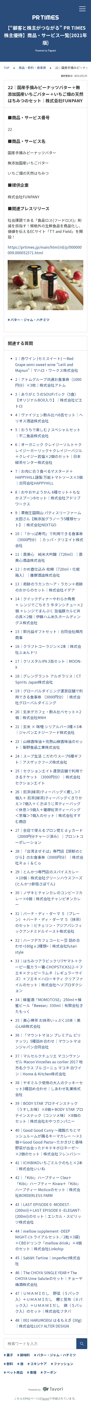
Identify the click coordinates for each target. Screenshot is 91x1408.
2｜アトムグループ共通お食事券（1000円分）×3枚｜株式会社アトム (48, 382)
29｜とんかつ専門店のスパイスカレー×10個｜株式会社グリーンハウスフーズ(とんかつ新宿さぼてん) (48, 877)
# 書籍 (31, 1372)
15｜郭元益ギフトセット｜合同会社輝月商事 (49, 634)
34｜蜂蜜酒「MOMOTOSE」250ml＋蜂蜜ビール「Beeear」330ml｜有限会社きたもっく (49, 1005)
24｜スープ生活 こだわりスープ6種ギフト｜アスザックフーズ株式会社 (48, 759)
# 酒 (20, 1363)
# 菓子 (8, 1355)
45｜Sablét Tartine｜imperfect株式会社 (47, 1261)
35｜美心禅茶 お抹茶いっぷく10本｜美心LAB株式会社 (47, 1023)
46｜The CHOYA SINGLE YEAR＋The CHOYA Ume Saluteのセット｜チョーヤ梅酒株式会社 (49, 1278)
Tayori (45, 1398)
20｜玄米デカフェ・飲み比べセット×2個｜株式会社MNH (48, 714)
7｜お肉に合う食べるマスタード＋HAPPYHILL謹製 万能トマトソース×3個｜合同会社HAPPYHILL (49, 477)
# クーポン (48, 1372)
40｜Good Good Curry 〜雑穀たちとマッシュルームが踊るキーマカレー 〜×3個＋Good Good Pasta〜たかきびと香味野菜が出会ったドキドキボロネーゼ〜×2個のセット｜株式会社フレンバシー (49, 1142)
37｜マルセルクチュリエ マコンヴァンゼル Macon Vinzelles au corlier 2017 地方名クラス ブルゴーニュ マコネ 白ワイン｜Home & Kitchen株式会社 (49, 1065)
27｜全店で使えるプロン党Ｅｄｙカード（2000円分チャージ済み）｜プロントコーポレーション (49, 836)
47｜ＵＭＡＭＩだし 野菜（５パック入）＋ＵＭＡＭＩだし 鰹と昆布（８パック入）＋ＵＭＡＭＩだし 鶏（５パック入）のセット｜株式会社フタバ (48, 1302)
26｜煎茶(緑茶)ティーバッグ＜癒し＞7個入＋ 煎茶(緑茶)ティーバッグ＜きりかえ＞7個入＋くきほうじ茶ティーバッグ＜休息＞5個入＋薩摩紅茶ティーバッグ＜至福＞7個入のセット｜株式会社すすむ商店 (48, 806)
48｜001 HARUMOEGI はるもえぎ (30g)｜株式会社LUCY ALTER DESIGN (48, 1323)
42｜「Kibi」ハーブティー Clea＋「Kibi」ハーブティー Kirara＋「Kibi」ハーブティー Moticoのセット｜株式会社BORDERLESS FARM (48, 1186)
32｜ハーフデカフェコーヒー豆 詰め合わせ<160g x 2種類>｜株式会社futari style (47, 946)
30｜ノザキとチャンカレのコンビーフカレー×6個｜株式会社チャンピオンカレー (49, 898)
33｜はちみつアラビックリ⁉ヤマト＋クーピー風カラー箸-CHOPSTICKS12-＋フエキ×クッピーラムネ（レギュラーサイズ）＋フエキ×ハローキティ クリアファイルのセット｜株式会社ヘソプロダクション (49, 975)
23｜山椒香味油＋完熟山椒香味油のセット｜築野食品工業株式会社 (49, 744)
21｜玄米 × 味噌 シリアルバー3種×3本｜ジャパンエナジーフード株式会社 (48, 729)
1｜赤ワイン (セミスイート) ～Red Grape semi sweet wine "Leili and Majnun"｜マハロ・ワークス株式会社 (46, 364)
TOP (7, 67)
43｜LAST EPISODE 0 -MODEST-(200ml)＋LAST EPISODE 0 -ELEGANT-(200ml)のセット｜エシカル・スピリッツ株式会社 (48, 1213)
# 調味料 (23, 1355)
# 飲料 (8, 1363)
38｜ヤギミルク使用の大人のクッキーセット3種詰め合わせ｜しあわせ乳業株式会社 (49, 1088)
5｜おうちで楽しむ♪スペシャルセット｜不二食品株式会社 (47, 432)
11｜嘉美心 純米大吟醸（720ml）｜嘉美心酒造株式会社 (49, 557)
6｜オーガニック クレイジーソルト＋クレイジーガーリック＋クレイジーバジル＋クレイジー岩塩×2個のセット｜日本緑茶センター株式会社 (48, 453)
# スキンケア (37, 1363)
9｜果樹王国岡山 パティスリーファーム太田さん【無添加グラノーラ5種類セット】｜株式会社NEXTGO (48, 518)
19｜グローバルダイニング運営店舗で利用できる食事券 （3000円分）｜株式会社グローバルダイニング (49, 696)
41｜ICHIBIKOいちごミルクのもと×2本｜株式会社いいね (49, 1165)
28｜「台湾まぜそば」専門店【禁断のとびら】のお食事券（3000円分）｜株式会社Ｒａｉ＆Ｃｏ (49, 857)
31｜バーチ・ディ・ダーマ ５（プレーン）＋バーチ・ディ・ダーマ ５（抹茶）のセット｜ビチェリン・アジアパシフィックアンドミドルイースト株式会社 (49, 922)
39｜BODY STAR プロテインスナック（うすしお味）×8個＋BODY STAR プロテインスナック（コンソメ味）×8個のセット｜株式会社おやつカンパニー (49, 1112)
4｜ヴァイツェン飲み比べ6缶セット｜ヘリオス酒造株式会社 (49, 418)
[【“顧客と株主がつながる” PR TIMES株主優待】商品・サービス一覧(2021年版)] (45, 17)
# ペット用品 (13, 1372)
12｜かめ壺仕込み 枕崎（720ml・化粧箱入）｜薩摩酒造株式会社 (47, 572)
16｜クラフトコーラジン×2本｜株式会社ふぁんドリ (48, 649)
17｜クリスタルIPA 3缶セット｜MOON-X (48, 664)
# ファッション (62, 1363)
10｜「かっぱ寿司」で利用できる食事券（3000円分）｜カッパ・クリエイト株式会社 (49, 539)
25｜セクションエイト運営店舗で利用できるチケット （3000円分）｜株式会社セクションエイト (49, 776)
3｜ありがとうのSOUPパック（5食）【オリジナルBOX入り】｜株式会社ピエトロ (48, 400)
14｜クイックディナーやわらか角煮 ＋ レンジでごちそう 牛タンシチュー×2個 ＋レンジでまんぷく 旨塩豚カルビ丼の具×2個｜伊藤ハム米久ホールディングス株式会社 (49, 610)
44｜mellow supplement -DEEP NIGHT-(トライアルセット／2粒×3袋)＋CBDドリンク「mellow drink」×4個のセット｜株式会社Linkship (48, 1240)
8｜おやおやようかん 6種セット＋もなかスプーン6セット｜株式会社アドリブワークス (47, 498)
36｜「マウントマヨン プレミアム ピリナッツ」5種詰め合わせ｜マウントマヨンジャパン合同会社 (48, 1041)
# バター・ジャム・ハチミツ (28, 319)
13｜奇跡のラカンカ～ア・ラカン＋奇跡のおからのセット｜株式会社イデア (49, 587)
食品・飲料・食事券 (32, 67)
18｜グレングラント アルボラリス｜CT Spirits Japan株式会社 (48, 679)
